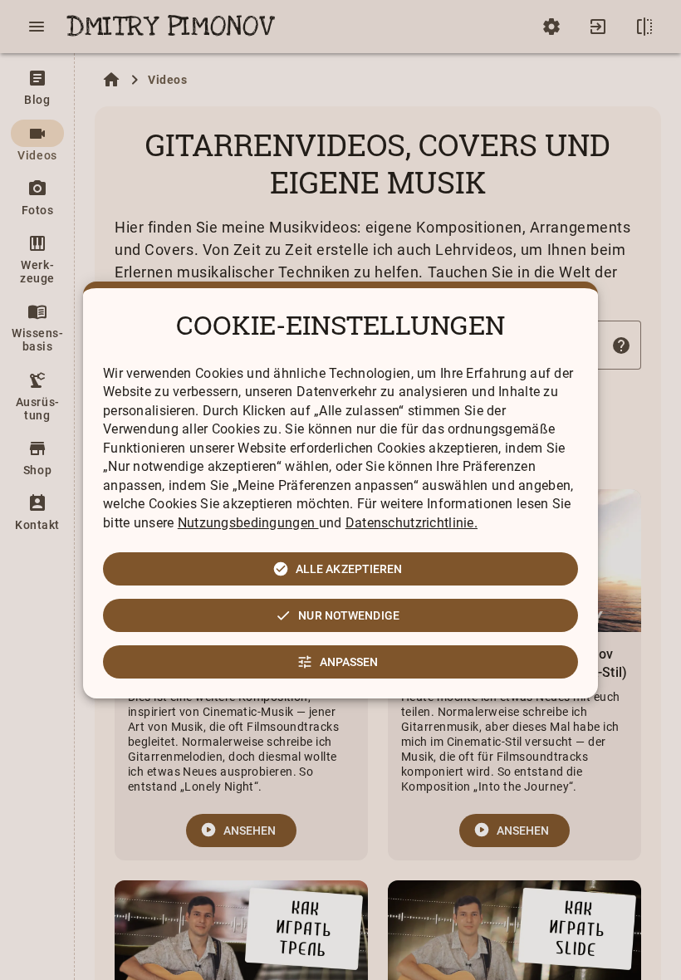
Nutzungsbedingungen (248, 523)
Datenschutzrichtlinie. (411, 523)
